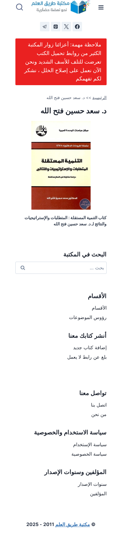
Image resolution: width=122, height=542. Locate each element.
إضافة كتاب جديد (90, 347)
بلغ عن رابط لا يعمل (87, 357)
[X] (66, 26)
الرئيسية (99, 97)
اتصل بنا (99, 405)
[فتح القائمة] (101, 7)
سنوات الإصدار (92, 484)
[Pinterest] (55, 26)
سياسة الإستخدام (90, 444)
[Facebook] (77, 26)
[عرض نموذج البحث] (19, 7)
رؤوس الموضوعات (88, 317)
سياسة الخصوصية (89, 454)
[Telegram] (44, 26)
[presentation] (61, 165)
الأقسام (99, 308)
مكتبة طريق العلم (72, 524)
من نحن (99, 414)
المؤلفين (98, 493)
